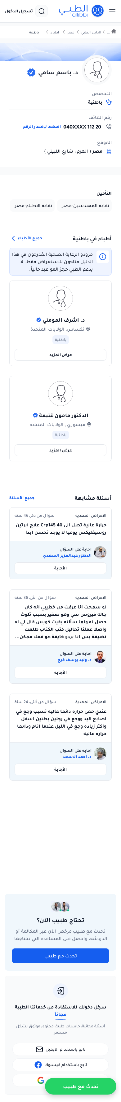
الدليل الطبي (91, 32)
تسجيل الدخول (19, 11)
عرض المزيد (60, 354)
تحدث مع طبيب (60, 955)
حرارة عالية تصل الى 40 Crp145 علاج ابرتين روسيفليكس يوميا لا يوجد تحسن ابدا (61, 528)
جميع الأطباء (29, 238)
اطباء (55, 32)
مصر (70, 32)
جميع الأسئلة (21, 498)
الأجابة (60, 568)
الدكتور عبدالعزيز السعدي (67, 555)
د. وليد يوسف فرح (75, 660)
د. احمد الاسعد (77, 757)
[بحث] (41, 11)
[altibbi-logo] (81, 11)
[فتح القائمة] (110, 11)
